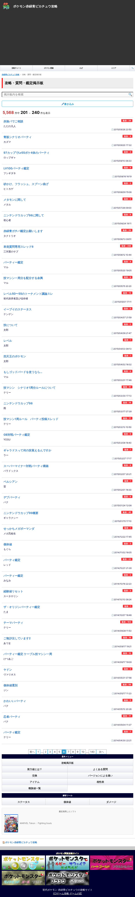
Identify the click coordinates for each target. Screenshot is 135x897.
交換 (34, 775)
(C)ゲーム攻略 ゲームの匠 (67, 893)
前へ (32, 751)
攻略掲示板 (67, 762)
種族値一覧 (34, 788)
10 (83, 751)
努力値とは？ (34, 769)
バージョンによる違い (100, 775)
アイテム (35, 781)
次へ (101, 751)
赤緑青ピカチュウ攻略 (10, 74)
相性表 (100, 781)
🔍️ (132, 68)
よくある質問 (100, 769)
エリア (113, 68)
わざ (81, 68)
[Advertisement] (67, 38)
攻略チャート (16, 68)
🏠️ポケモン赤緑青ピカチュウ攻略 (19, 842)
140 (92, 751)
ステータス (24, 801)
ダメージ (111, 801)
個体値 (67, 801)
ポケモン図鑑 (48, 68)
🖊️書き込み (67, 103)
